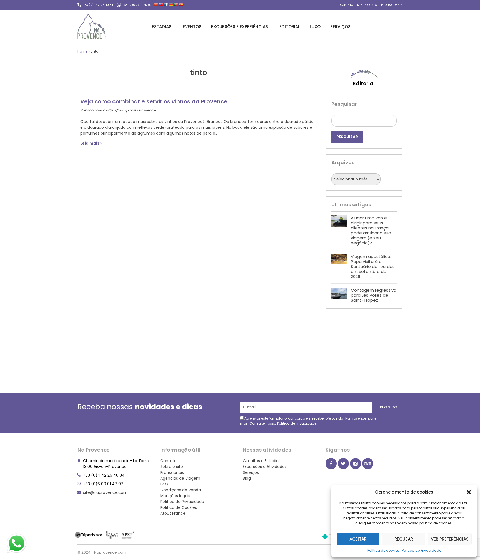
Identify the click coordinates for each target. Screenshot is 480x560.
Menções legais (175, 496)
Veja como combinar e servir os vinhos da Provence (154, 101)
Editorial (289, 26)
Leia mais (89, 143)
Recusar (403, 539)
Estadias (161, 26)
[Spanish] (181, 5)
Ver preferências (450, 539)
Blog (247, 478)
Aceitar (358, 539)
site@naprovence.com (105, 492)
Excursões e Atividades (265, 466)
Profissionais (391, 5)
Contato (346, 5)
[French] (166, 5)
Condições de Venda (180, 490)
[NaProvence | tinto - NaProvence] (92, 26)
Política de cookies (383, 550)
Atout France (173, 513)
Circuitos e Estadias (262, 461)
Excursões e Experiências (239, 26)
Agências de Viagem (180, 478)
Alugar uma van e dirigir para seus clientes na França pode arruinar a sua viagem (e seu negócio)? (371, 230)
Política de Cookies (178, 507)
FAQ (164, 484)
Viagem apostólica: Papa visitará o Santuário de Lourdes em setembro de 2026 (373, 266)
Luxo (315, 26)
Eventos (192, 26)
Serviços (340, 26)
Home (83, 51)
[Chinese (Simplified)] (156, 5)
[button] (469, 492)
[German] (171, 5)
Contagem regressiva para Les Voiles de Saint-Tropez (373, 295)
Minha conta (367, 5)
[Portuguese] (176, 5)
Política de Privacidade (421, 550)
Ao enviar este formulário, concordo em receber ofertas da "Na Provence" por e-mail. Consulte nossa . (309, 421)
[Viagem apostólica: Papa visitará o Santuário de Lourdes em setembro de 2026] (339, 266)
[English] (161, 5)
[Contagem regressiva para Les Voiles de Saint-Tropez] (339, 295)
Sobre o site (171, 466)
